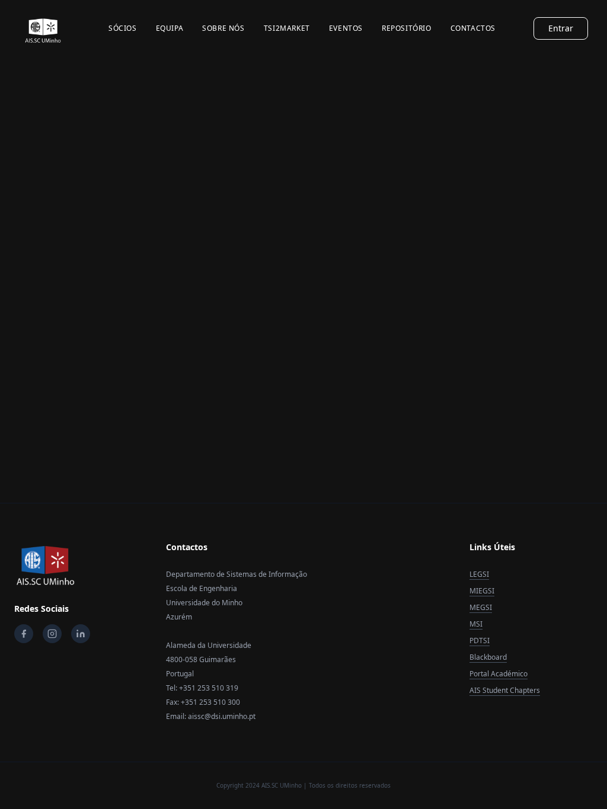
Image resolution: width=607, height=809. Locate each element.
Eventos (346, 28)
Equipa (170, 28)
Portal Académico (498, 674)
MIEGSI (481, 591)
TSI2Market (287, 28)
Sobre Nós (223, 28)
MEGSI (480, 607)
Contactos (473, 28)
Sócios (122, 28)
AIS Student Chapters (504, 690)
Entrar (560, 28)
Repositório (407, 28)
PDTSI (479, 640)
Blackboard (488, 657)
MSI (476, 624)
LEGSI (479, 574)
